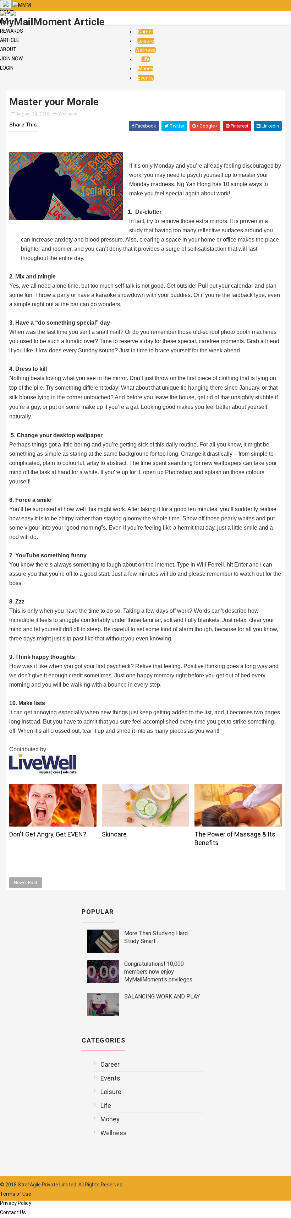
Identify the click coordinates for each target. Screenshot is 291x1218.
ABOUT (8, 49)
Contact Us (13, 1212)
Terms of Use (15, 1194)
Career (145, 31)
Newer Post (25, 882)
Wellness (145, 50)
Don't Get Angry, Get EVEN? (47, 834)
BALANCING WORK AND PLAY (162, 996)
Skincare (114, 834)
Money (145, 68)
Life (145, 59)
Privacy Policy (15, 1203)
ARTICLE (9, 40)
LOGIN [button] (6, 68)
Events (146, 78)
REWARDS (11, 31)
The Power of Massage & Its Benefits (234, 838)
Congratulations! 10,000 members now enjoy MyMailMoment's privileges (158, 971)
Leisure (145, 41)
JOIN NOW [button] (11, 58)
